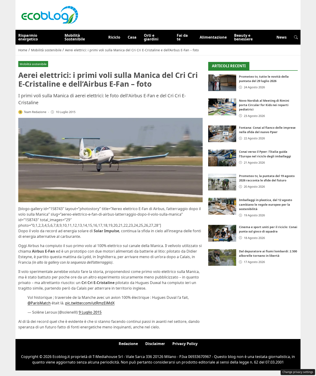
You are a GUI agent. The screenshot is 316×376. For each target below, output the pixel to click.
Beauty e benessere (243, 37)
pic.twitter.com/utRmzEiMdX (90, 303)
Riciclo (114, 37)
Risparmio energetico (28, 37)
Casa (132, 37)
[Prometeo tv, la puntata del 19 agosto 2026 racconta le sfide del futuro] (222, 182)
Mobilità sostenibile (33, 64)
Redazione (128, 343)
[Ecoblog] (49, 14)
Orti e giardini (151, 37)
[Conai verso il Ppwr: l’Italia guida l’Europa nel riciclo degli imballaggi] (222, 158)
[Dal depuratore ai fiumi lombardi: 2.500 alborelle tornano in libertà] (222, 257)
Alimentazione (213, 37)
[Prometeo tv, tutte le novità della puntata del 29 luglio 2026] (222, 82)
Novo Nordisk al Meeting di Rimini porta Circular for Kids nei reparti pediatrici (264, 104)
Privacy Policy (185, 343)
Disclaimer (155, 343)
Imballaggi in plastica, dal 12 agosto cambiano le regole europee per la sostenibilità (265, 204)
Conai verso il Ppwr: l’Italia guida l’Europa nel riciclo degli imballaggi (265, 154)
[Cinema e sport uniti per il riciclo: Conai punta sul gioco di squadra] (222, 233)
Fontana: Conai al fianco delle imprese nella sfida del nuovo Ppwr (267, 129)
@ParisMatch (39, 303)
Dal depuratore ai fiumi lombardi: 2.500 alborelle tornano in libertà (268, 253)
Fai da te (182, 37)
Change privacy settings (297, 372)
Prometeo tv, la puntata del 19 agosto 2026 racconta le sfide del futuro (267, 178)
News (281, 37)
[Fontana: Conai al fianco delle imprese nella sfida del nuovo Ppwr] (222, 133)
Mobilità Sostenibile (75, 37)
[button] (296, 37)
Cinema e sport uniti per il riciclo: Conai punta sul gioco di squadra (268, 229)
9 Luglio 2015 (90, 312)
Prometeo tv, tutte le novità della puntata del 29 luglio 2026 (264, 78)
